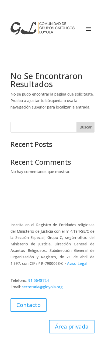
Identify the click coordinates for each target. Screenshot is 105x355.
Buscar (85, 127)
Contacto (28, 305)
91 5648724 (38, 280)
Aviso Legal (77, 263)
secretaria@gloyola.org (42, 286)
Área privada (72, 326)
